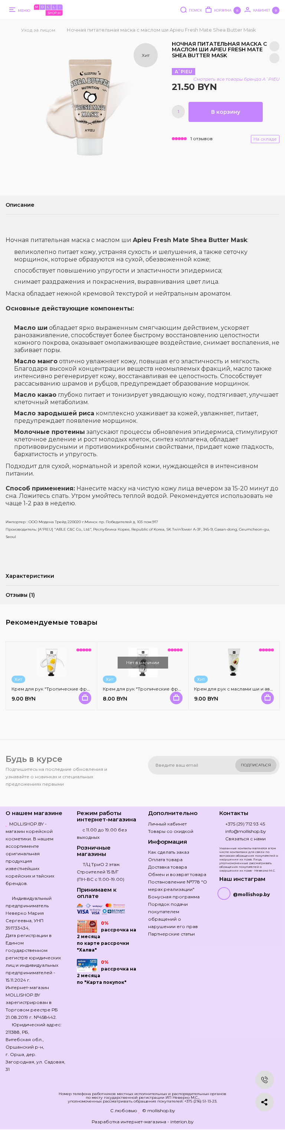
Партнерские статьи (171, 934)
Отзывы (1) (20, 595)
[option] (88, 106)
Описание (20, 205)
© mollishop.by (158, 1110)
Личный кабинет (167, 824)
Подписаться (256, 765)
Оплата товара (165, 859)
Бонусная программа (174, 896)
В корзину (225, 112)
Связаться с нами (245, 838)
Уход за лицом (38, 30)
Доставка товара (167, 867)
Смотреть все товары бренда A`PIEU (236, 79)
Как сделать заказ (168, 852)
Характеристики (30, 576)
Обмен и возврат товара (177, 874)
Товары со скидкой (170, 831)
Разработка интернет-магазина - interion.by (143, 1121)
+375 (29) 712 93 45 (245, 824)
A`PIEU (183, 71)
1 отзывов (201, 138)
